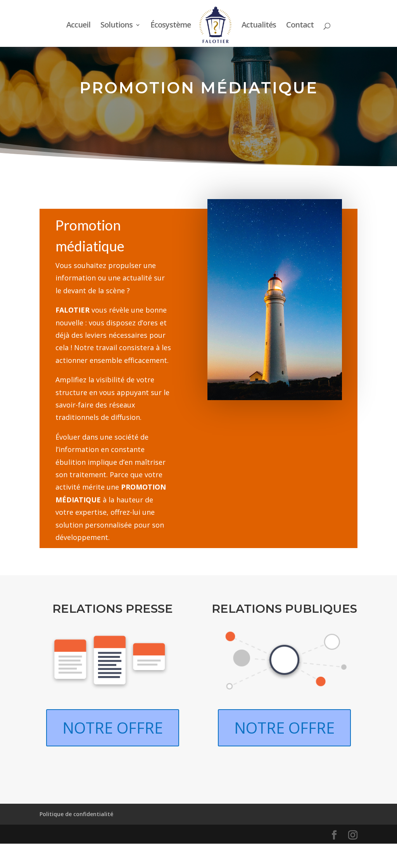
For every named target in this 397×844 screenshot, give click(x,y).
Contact (300, 26)
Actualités (259, 26)
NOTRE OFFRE (112, 727)
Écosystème (170, 26)
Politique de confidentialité (76, 814)
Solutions (116, 26)
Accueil (78, 26)
